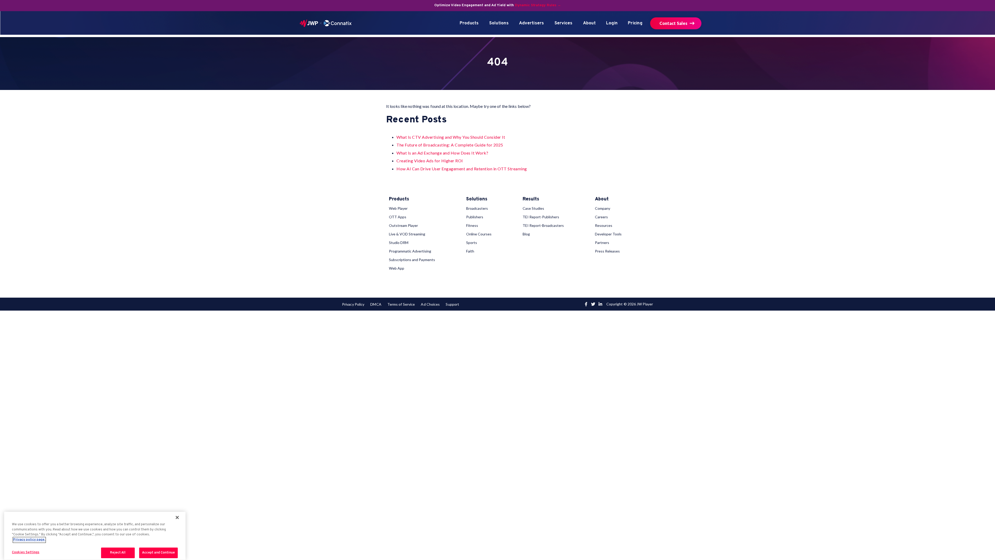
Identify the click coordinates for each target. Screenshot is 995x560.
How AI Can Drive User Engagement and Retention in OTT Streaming (461, 168)
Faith (470, 251)
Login (611, 23)
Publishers (474, 217)
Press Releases (607, 251)
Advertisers (531, 23)
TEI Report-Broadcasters (543, 225)
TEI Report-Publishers (541, 217)
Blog (526, 234)
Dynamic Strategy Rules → (538, 5)
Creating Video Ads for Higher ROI (429, 160)
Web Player (398, 208)
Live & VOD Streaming (407, 234)
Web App (396, 268)
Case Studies (533, 208)
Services (564, 23)
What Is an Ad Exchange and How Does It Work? (442, 152)
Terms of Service (401, 304)
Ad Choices (430, 304)
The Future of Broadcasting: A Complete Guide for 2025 (449, 144)
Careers (601, 217)
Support (452, 304)
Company (602, 208)
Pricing (635, 23)
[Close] (177, 517)
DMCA (375, 304)
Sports (471, 242)
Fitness (472, 225)
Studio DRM (398, 242)
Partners (602, 242)
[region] (95, 536)
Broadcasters (477, 208)
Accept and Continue (158, 553)
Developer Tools (608, 234)
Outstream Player (403, 225)
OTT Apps (397, 217)
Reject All (117, 553)
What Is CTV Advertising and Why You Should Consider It (450, 137)
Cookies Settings (25, 552)
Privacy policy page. (29, 540)
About (589, 23)
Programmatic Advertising (410, 251)
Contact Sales (673, 23)
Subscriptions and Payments (412, 259)
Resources (603, 225)
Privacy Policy (353, 304)
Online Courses (479, 234)
